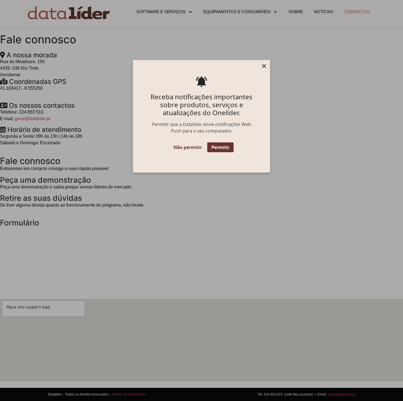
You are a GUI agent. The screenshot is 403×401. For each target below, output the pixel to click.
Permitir (220, 147)
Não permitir (188, 147)
